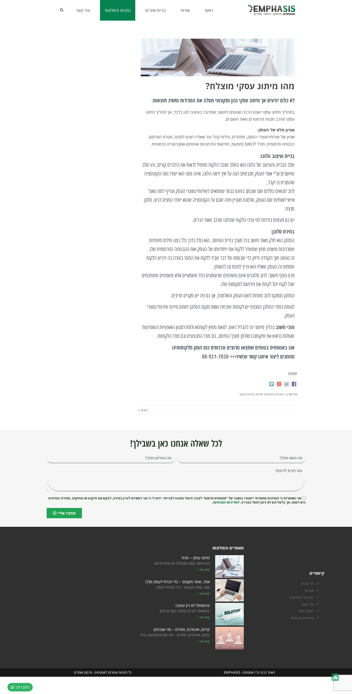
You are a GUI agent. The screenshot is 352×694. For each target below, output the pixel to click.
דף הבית (307, 583)
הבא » (143, 409)
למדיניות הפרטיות (226, 502)
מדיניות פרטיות (302, 617)
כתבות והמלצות (274, 394)
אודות (309, 590)
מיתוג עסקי (246, 394)
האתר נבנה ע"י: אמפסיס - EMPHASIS (249, 672)
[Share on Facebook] (294, 384)
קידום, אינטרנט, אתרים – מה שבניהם (182, 629)
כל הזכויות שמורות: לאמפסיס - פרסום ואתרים (102, 672)
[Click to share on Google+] (279, 384)
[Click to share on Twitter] (272, 384)
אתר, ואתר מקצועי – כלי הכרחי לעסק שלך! (177, 581)
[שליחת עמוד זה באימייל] (286, 384)
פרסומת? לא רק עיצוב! (192, 605)
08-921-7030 (215, 356)
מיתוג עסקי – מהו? (195, 557)
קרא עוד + (203, 569)
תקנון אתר (306, 610)
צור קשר (307, 604)
